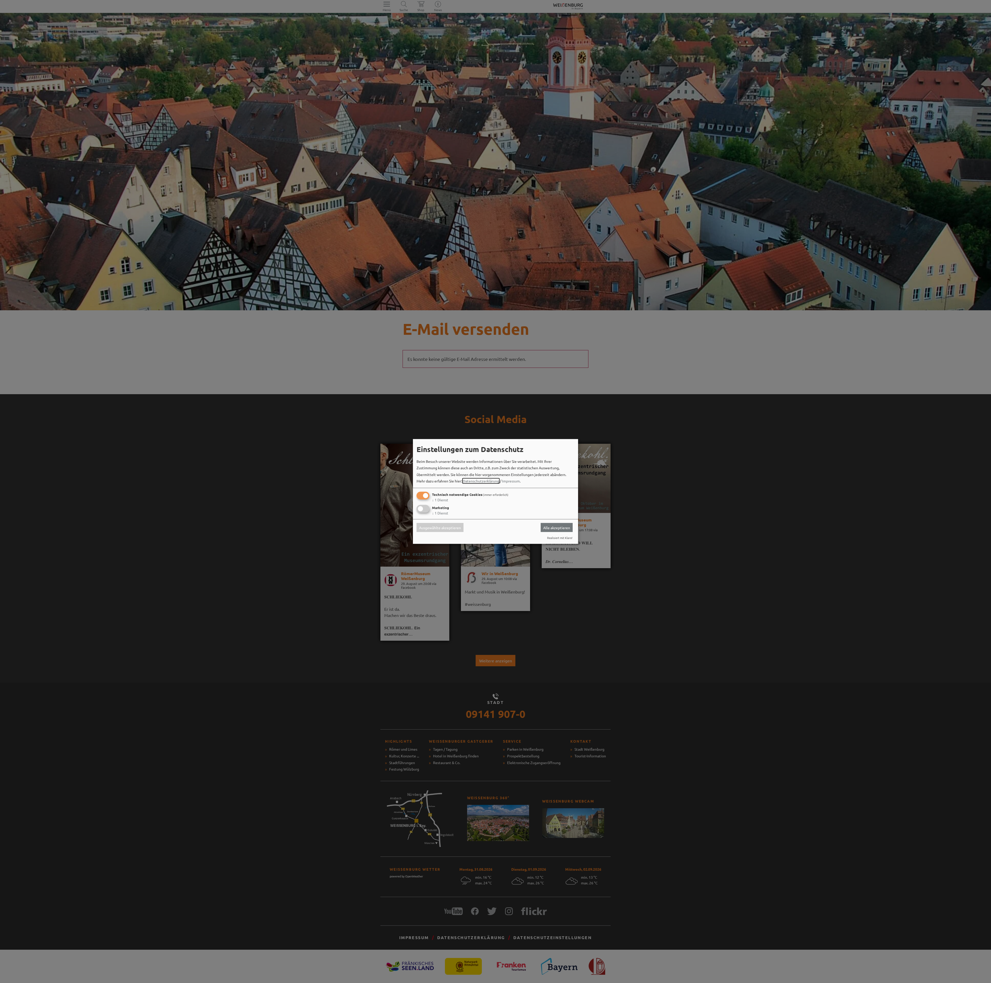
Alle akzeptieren (556, 527)
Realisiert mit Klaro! (559, 538)
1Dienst (440, 499)
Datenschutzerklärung (481, 481)
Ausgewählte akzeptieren (440, 527)
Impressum (511, 481)
